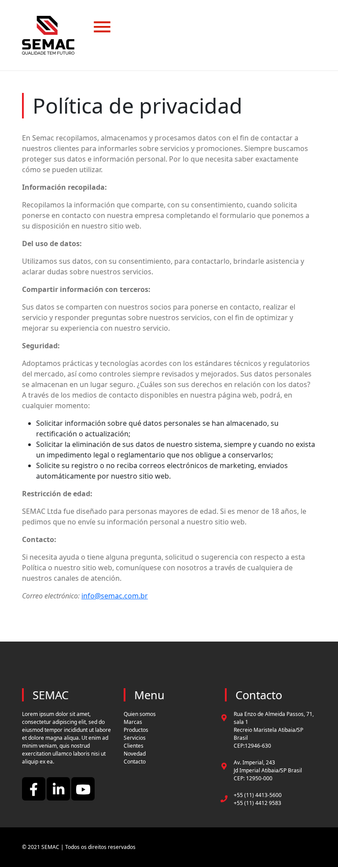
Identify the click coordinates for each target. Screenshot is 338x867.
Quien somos (140, 714)
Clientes (133, 745)
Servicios (135, 738)
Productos (136, 730)
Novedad (135, 753)
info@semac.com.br (114, 596)
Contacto (135, 761)
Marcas (133, 722)
